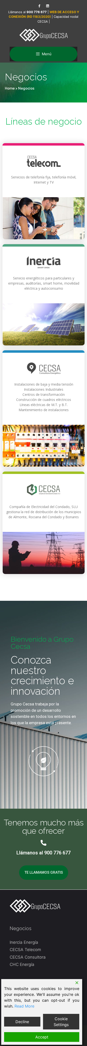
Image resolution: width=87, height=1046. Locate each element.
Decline (22, 1021)
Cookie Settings (61, 1021)
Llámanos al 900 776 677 (43, 853)
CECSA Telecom (25, 949)
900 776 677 (37, 12)
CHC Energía (22, 964)
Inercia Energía (24, 942)
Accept (41, 1037)
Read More (24, 1006)
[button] (43, 872)
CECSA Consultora (28, 957)
